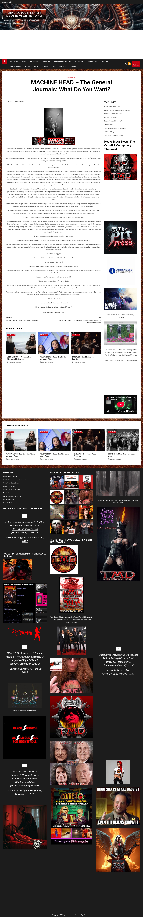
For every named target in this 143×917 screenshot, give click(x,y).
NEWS (24, 61)
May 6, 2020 (127, 673)
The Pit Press (108, 124)
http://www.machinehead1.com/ (53, 312)
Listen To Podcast (136, 64)
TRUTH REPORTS (31, 66)
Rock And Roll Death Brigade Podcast (117, 110)
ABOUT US (14, 61)
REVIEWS (46, 61)
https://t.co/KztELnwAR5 (118, 661)
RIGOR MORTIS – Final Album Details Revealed (22, 318)
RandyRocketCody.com (62, 61)
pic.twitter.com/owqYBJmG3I (25, 663)
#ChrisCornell (18, 778)
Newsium (78, 915)
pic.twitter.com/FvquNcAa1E (24, 785)
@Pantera (38, 653)
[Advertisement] (71, 44)
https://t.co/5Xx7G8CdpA (25, 528)
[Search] (126, 64)
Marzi (31, 710)
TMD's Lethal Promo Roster (113, 135)
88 (54, 66)
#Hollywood (32, 778)
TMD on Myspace (110, 132)
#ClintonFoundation (25, 781)
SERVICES (45, 66)
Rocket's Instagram (110, 117)
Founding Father (131, 350)
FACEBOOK (79, 61)
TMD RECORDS (15, 66)
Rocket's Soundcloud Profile (113, 121)
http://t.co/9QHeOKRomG (24, 660)
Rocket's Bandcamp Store (113, 114)
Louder (74, 622)
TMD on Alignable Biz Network (115, 128)
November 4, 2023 (24, 793)
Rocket (10, 101)
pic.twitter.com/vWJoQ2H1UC (118, 665)
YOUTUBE (62, 66)
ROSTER (105, 61)
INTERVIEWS (34, 61)
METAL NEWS (71, 77)
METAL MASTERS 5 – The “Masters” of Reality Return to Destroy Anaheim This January (79, 319)
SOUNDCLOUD (92, 61)
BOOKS (73, 66)
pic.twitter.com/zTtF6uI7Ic (24, 532)
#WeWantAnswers (29, 774)
